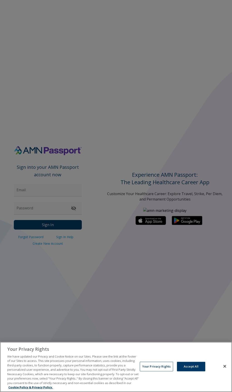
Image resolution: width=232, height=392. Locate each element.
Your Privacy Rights (156, 366)
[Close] (225, 366)
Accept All (191, 366)
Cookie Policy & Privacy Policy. (30, 387)
